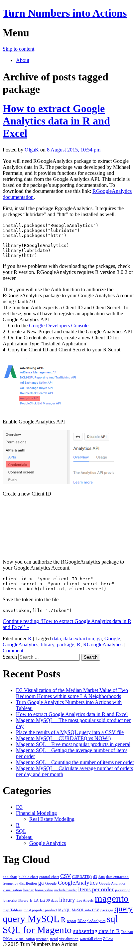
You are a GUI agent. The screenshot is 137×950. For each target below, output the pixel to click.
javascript (122, 890)
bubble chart (28, 877)
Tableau (24, 837)
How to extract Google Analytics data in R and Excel (56, 120)
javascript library (16, 900)
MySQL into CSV (85, 910)
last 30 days (49, 900)
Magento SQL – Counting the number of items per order (75, 762)
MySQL (64, 910)
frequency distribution (20, 883)
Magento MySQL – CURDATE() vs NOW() (63, 738)
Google (112, 638)
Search (10, 657)
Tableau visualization (19, 939)
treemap (42, 939)
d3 (95, 877)
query (123, 908)
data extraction (79, 638)
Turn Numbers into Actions (65, 13)
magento (112, 898)
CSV (65, 876)
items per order (96, 889)
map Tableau (12, 910)
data (56, 638)
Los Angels (84, 900)
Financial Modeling (36, 813)
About (22, 60)
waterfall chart (91, 939)
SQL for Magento (37, 929)
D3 (19, 807)
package (65, 644)
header (28, 890)
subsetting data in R (96, 931)
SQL (21, 831)
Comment (13, 650)
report (71, 921)
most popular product (40, 910)
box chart (10, 877)
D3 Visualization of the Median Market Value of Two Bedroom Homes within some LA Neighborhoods (72, 693)
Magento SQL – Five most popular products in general (73, 744)
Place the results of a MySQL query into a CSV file (70, 732)
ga (99, 638)
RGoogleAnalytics (102, 644)
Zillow (108, 939)
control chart (49, 877)
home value (44, 890)
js (31, 900)
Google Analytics (47, 843)
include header (65, 890)
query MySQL (31, 918)
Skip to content (18, 49)
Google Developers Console (58, 325)
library (47, 644)
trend (54, 939)
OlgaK (32, 149)
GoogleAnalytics (20, 644)
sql (112, 918)
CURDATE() (82, 877)
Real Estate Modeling (51, 819)
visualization (68, 939)
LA (36, 900)
